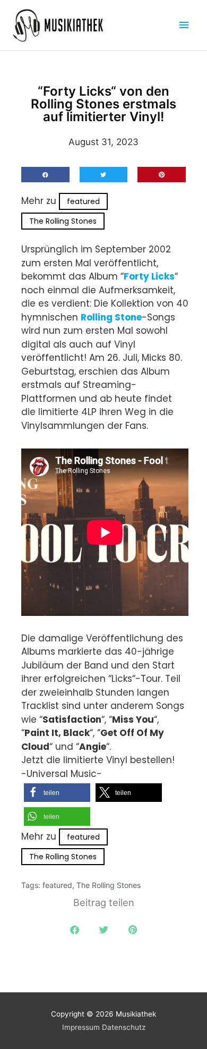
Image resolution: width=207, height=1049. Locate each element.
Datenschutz (123, 1027)
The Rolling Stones (63, 221)
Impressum (81, 1027)
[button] (45, 174)
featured (83, 201)
